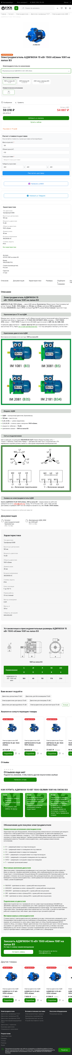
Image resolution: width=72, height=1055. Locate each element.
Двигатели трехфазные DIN (10, 1016)
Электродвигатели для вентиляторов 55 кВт (45, 704)
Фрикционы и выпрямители (34, 1016)
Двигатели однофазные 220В (10, 1018)
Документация (18, 281)
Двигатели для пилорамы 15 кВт (40, 700)
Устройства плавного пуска (34, 1020)
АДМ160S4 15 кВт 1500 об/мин (11, 678)
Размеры (49, 281)
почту (15, 809)
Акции (3, 1045)
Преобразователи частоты (34, 1018)
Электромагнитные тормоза (34, 1014)
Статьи (3, 1040)
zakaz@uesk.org (45, 953)
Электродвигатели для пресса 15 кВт (14, 700)
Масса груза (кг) (8, 142)
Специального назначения (9, 1029)
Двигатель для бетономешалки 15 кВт (38, 696)
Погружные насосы (56, 1014)
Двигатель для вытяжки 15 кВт (12, 696)
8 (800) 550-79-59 (37, 2)
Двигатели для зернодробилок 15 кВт (14, 704)
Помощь (3, 1043)
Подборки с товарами (61, 282)
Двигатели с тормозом (8, 1024)
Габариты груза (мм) (9, 164)
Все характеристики (9, 247)
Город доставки (8, 156)
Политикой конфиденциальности (43, 1050)
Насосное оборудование (58, 1011)
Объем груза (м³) (8, 149)
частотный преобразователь (27, 326)
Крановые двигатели (8, 1027)
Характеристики (35, 281)
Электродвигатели (8, 1011)
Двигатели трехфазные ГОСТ (10, 1014)
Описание (4, 281)
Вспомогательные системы (35, 1011)
